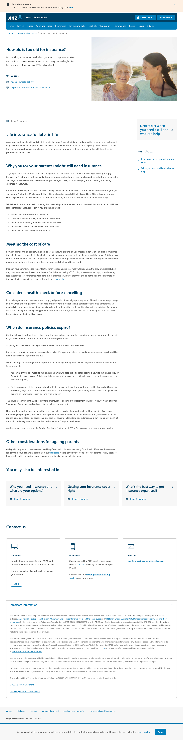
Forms (132, 25)
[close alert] (175, 4)
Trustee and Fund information (102, 711)
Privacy (9, 711)
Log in (16, 583)
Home (11, 25)
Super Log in (144, 17)
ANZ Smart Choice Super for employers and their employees (75, 619)
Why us (20, 25)
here (71, 7)
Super (30, 25)
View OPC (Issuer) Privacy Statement (25, 691)
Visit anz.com (165, 17)
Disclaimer (21, 711)
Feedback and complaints (74, 711)
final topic (54, 452)
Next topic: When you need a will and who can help (154, 129)
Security (33, 711)
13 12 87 (81, 564)
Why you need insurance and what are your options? (31, 489)
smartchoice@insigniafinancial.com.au (146, 560)
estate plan (60, 279)
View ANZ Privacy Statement (22, 684)
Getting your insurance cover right (89, 489)
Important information (23, 605)
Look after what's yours (99, 25)
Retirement (60, 25)
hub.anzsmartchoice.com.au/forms (27, 651)
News (141, 25)
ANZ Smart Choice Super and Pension (33, 619)
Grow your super (44, 25)
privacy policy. (143, 732)
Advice (150, 25)
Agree (161, 732)
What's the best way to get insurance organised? (145, 489)
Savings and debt (77, 25)
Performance (120, 25)
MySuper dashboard (50, 711)
